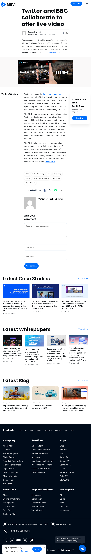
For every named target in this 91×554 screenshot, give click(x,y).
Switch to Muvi (9, 514)
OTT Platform (37, 446)
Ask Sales (7, 484)
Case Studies (9, 506)
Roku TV (64, 476)
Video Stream (30, 183)
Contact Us (8, 480)
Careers (6, 449)
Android (63, 449)
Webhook (64, 506)
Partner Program (10, 453)
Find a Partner (9, 457)
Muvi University (10, 476)
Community (37, 499)
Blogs (5, 495)
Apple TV (64, 457)
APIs (62, 495)
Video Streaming (38, 174)
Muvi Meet (58, 430)
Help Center (37, 495)
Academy (36, 457)
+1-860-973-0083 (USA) (19, 531)
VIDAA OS (64, 480)
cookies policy (24, 551)
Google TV (65, 461)
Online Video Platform (41, 468)
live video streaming (52, 94)
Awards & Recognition (13, 461)
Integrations (65, 510)
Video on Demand (40, 453)
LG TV (63, 468)
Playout (38, 430)
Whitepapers (8, 502)
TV (66, 430)
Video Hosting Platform (42, 465)
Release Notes (38, 506)
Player (72, 430)
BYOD (62, 502)
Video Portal (37, 510)
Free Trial (76, 3)
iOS (61, 453)
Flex (31, 430)
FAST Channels (38, 472)
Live (26, 430)
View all (81, 278)
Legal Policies (9, 468)
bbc (49, 174)
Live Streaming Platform (42, 461)
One (20, 430)
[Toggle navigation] (87, 3)
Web (62, 446)
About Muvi (8, 446)
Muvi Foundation (10, 472)
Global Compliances (12, 465)
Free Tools (7, 510)
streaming (57, 174)
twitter (28, 178)
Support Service (39, 502)
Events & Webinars (11, 499)
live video (56, 178)
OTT (27, 174)
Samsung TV (65, 465)
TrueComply (48, 430)
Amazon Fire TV (67, 472)
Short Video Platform (41, 449)
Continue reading (52, 52)
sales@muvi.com (63, 524)
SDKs (62, 499)
